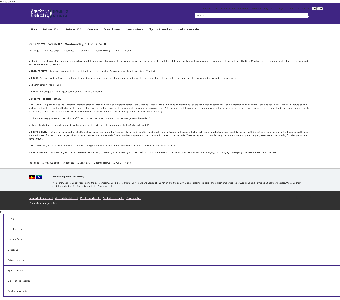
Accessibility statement (41, 198)
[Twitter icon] (302, 197)
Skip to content (8, 1)
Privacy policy (133, 198)
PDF (117, 50)
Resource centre (240, 8)
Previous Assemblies (188, 29)
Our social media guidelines (43, 203)
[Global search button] (307, 15)
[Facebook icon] (296, 197)
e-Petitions (256, 8)
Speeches (69, 50)
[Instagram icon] (289, 197)
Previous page (51, 50)
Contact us (303, 8)
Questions (92, 29)
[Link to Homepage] (49, 14)
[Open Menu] (314, 8)
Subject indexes (112, 29)
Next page (34, 50)
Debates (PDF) (74, 29)
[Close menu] (1, 211)
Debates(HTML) (102, 50)
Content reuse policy (113, 198)
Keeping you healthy (90, 198)
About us (206, 8)
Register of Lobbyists (275, 8)
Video (128, 50)
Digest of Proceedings (160, 29)
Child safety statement (66, 198)
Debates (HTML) (52, 29)
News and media (221, 8)
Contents (84, 50)
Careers (292, 8)
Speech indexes (134, 29)
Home (34, 29)
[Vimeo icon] (308, 197)
